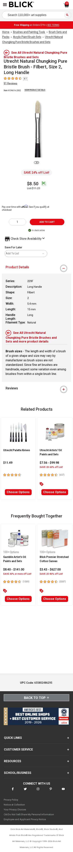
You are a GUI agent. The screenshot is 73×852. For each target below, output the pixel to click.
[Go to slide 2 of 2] (37, 162)
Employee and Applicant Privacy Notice (25, 819)
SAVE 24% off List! (36, 172)
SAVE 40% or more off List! (17, 574)
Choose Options (18, 492)
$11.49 (7, 463)
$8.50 (33, 183)
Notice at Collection (14, 804)
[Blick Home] (21, 5)
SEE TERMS (53, 25)
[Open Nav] (5, 4)
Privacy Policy (11, 799)
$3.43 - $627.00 (50, 569)
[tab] (36, 267)
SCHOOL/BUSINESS (17, 773)
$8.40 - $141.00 (13, 569)
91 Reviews (10, 83)
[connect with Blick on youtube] (63, 791)
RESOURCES (12, 761)
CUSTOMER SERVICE (18, 749)
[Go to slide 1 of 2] (35, 162)
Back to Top (34, 698)
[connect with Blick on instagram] (38, 791)
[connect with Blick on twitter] (25, 791)
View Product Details (35, 90)
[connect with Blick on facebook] (12, 791)
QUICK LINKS (13, 738)
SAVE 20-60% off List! (51, 467)
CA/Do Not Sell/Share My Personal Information (29, 814)
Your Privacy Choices (15, 809)
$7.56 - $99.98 (49, 463)
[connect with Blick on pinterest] (50, 791)
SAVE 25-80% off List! (51, 574)
